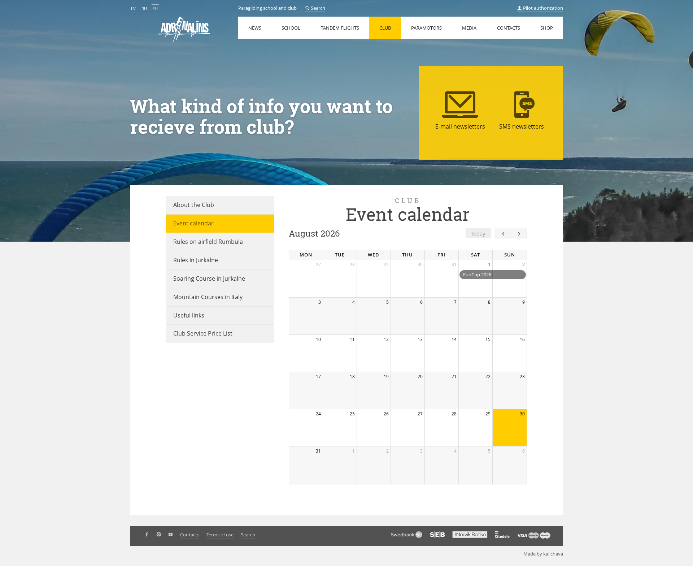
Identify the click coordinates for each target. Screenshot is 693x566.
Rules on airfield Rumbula (208, 242)
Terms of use (220, 534)
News (254, 28)
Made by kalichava (543, 553)
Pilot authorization (542, 8)
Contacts (508, 28)
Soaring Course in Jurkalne (209, 278)
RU (144, 8)
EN (155, 8)
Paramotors (426, 28)
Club (385, 28)
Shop (546, 28)
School (291, 28)
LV (133, 8)
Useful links (188, 315)
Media (469, 28)
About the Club (193, 205)
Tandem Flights (340, 28)
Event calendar (193, 223)
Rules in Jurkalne (195, 260)
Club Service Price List (202, 333)
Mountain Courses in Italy (208, 297)
